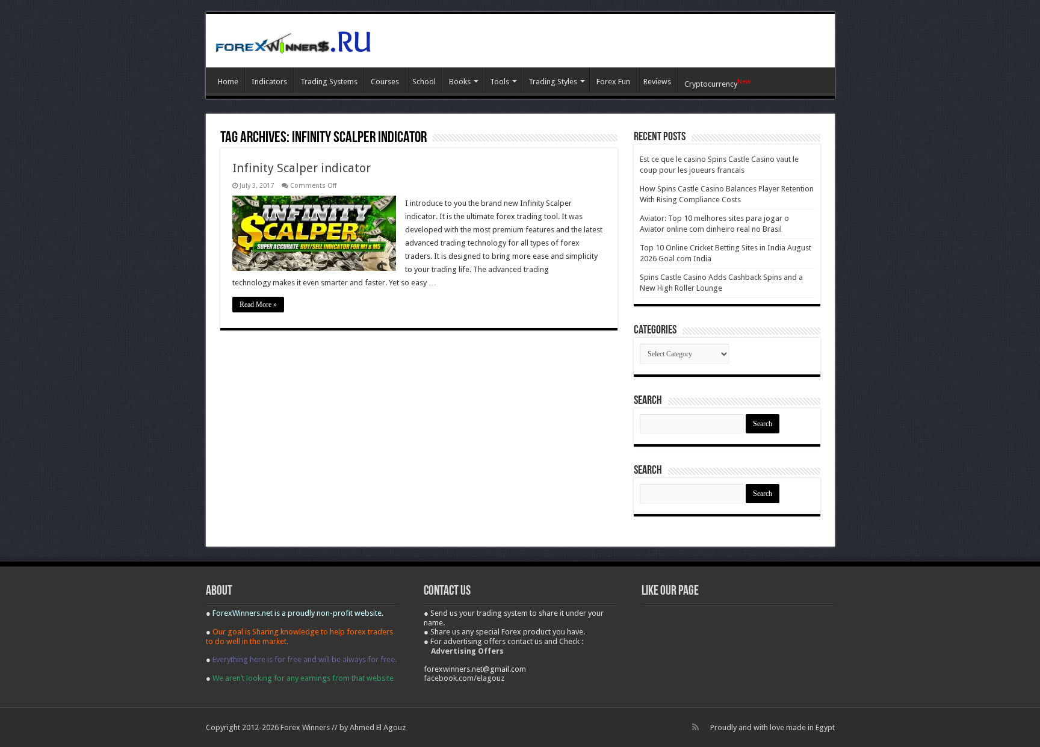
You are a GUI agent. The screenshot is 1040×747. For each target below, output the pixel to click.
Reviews (657, 81)
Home (228, 81)
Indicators (269, 81)
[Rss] (695, 727)
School (424, 81)
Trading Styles (552, 81)
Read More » (258, 304)
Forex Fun (613, 81)
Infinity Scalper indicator (301, 168)
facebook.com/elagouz (464, 678)
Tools (499, 81)
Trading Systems (329, 81)
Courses (385, 81)
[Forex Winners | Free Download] (293, 40)
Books (460, 81)
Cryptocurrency (717, 83)
